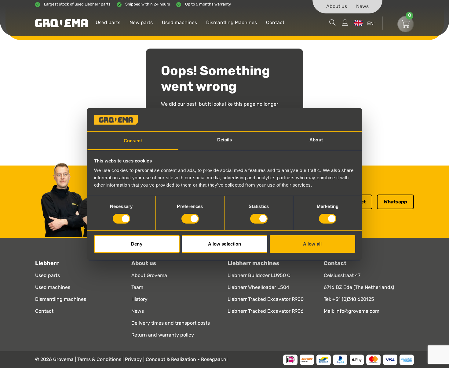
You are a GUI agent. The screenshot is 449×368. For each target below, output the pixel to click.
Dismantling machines (60, 299)
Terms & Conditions (99, 359)
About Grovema (149, 275)
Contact (275, 23)
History (139, 299)
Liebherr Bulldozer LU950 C (259, 275)
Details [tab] (224, 139)
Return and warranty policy (162, 335)
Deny (136, 243)
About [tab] (316, 139)
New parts (141, 23)
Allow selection (224, 243)
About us (336, 6)
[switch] (190, 219)
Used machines (179, 23)
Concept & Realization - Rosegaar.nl (187, 359)
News (362, 6)
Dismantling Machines (231, 23)
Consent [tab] (133, 140)
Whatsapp (395, 202)
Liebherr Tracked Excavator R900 (266, 299)
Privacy (134, 359)
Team (137, 287)
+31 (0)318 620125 (353, 299)
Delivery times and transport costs (170, 323)
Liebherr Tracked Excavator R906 (266, 311)
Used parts (108, 23)
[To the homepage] (61, 23)
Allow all (312, 243)
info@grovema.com (357, 311)
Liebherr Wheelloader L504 (258, 287)
